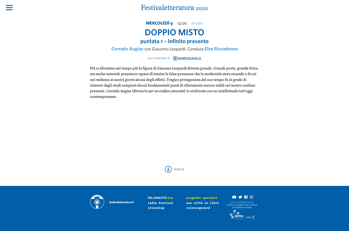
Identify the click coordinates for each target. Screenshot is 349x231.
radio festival (160, 203)
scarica (178, 169)
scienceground (198, 208)
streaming (156, 208)
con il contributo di (160, 58)
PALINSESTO (160, 198)
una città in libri (202, 203)
